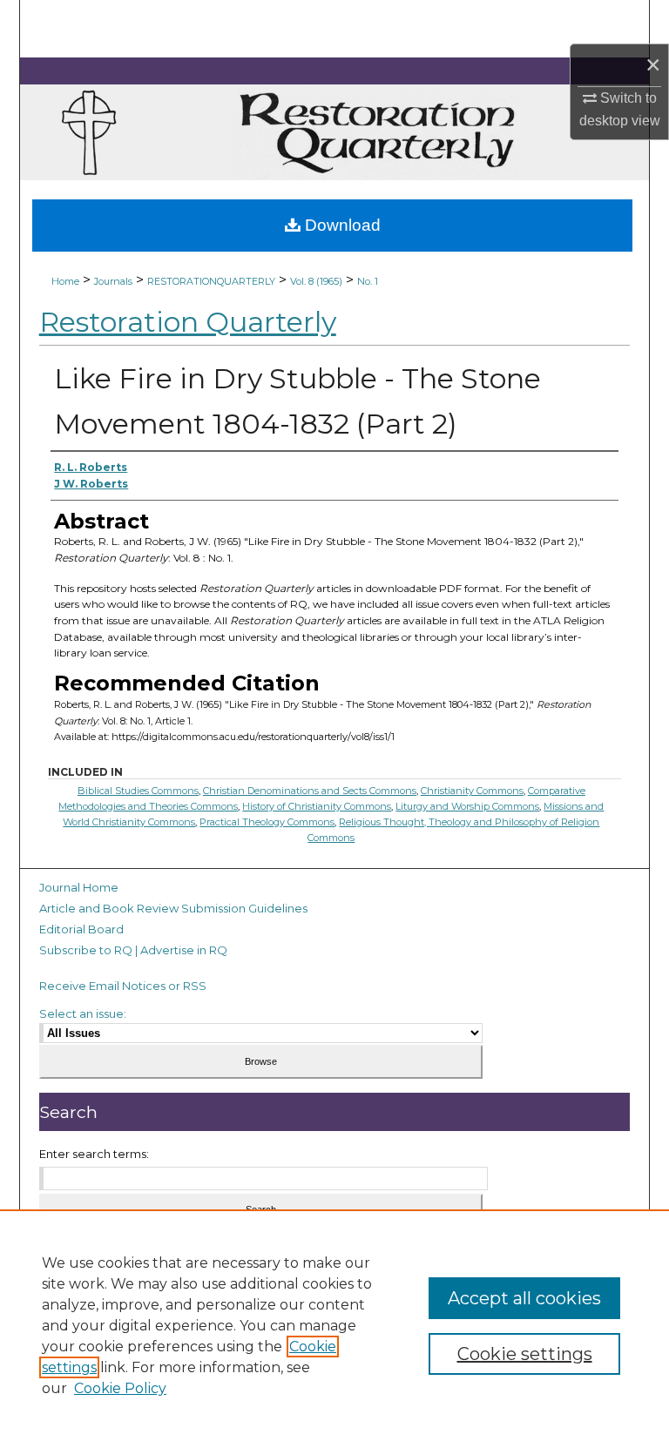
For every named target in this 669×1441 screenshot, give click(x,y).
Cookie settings (524, 1353)
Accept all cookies (524, 1298)
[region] (334, 1325)
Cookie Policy (120, 1388)
